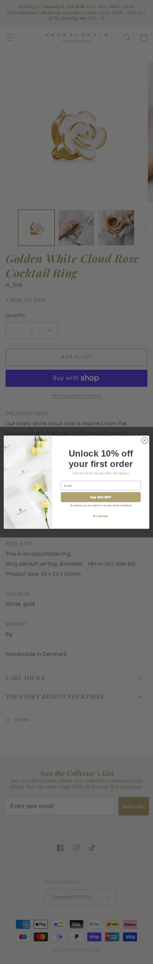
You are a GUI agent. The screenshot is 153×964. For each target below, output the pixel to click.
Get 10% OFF (100, 497)
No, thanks (100, 516)
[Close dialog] (144, 440)
